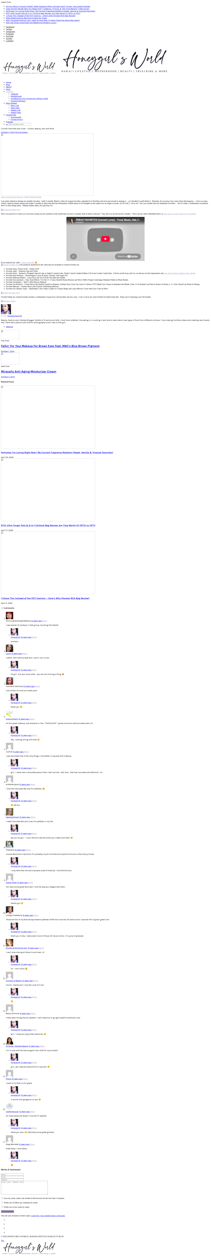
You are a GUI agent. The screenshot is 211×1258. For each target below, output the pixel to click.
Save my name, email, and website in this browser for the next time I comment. (34, 1198)
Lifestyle (9, 91)
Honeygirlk (15, 637)
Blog (8, 85)
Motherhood (16, 96)
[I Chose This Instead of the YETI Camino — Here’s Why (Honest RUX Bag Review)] (48, 594)
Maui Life (15, 105)
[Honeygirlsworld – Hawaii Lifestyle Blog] (86, 74)
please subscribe (28, 262)
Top (2, 1241)
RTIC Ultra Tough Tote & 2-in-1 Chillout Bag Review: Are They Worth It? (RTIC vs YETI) (43, 13)
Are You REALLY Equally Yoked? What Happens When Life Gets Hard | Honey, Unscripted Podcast (48, 6)
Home (8, 82)
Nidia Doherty (12, 719)
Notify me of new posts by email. (17, 1207)
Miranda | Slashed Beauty (17, 1046)
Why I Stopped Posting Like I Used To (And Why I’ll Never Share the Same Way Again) (43, 20)
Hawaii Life (15, 110)
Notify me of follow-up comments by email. (21, 1203)
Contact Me (11, 115)
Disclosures (16, 117)
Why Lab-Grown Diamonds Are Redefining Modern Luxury (31, 22)
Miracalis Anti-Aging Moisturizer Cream (28, 371)
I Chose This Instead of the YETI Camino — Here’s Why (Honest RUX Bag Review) (40, 16)
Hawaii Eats (16, 112)
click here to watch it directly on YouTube (180, 214)
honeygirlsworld (14, 316)
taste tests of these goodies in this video (179, 273)
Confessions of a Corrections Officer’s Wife (29, 98)
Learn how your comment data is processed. (48, 1216)
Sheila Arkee (11, 882)
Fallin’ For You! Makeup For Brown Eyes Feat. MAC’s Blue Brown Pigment (50, 346)
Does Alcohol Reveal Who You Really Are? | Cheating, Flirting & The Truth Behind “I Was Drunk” (48, 9)
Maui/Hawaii (11, 103)
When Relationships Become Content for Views (26, 18)
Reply (44, 621)
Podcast (9, 122)
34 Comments (21, 132)
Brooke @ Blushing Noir (16, 948)
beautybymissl (12, 817)
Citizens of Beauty (14, 981)
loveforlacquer (12, 1111)
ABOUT (9, 87)
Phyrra (8, 1079)
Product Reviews (18, 101)
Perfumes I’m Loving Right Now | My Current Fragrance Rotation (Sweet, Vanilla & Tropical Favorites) (50, 11)
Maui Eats (15, 108)
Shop (8, 89)
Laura (8, 653)
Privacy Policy (17, 119)
